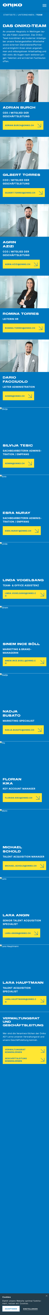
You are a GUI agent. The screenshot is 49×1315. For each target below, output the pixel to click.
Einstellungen (30, 1309)
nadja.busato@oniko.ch (19, 731)
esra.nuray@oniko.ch (18, 532)
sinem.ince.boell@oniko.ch (20, 662)
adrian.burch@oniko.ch (19, 125)
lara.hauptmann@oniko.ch (20, 1001)
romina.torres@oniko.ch (20, 328)
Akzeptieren (11, 1309)
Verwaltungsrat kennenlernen (16, 1051)
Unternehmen (26, 15)
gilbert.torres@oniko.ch (20, 193)
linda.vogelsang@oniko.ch (20, 595)
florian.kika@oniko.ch (18, 799)
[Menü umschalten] (44, 5)
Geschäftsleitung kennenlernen (16, 1059)
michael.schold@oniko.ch (21, 867)
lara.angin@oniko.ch (18, 934)
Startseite (9, 15)
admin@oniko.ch (15, 396)
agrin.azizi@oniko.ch (17, 266)
